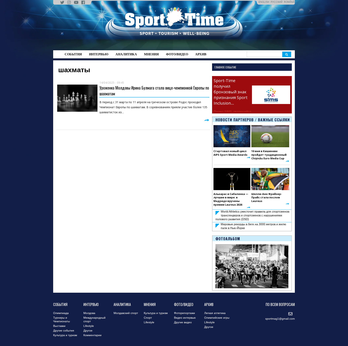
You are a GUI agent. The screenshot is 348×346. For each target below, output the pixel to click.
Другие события (63, 330)
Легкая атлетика (215, 313)
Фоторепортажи (184, 313)
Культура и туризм (65, 335)
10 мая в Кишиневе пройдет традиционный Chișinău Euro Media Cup (269, 154)
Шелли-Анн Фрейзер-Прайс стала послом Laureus (266, 197)
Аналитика (126, 54)
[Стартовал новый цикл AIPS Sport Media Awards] (231, 136)
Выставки (59, 325)
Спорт (148, 317)
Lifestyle (88, 325)
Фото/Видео (177, 54)
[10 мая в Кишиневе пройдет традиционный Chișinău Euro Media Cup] (270, 136)
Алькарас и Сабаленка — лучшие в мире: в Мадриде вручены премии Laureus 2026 (230, 199)
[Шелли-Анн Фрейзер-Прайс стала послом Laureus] (270, 179)
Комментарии (92, 335)
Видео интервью (185, 317)
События (73, 54)
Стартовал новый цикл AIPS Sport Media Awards (230, 153)
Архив (200, 54)
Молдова (89, 313)
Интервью (98, 54)
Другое (87, 330)
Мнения (151, 54)
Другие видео (183, 322)
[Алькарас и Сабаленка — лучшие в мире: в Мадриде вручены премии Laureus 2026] (231, 179)
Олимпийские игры (216, 317)
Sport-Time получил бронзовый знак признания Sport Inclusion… (231, 92)
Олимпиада (61, 313)
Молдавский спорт (126, 313)
